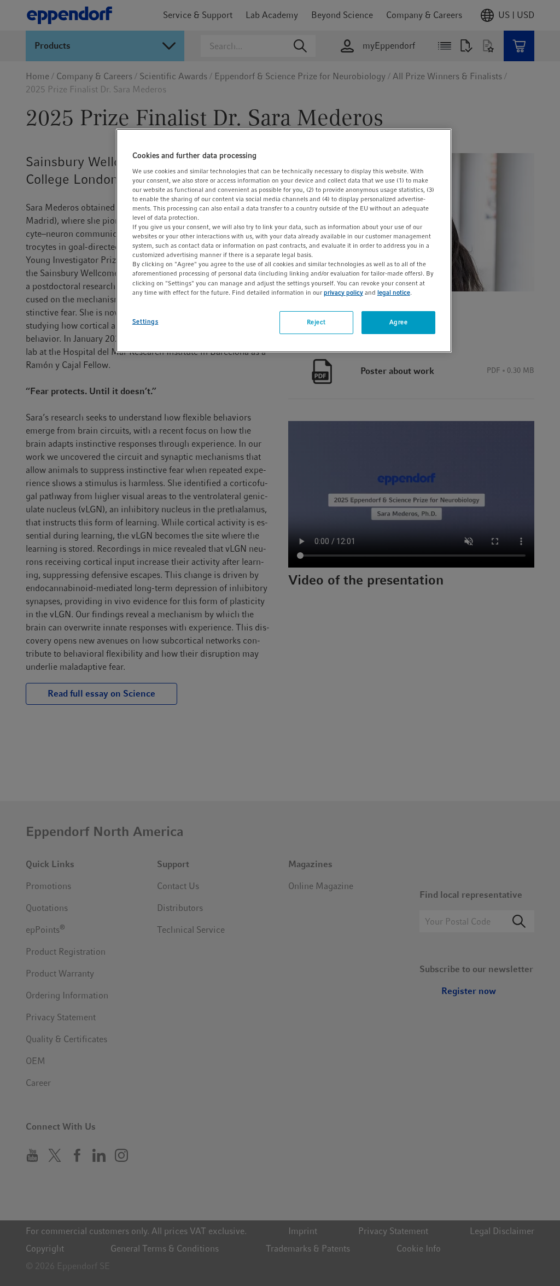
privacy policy (343, 292)
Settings (145, 321)
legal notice (393, 292)
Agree (398, 322)
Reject (316, 322)
